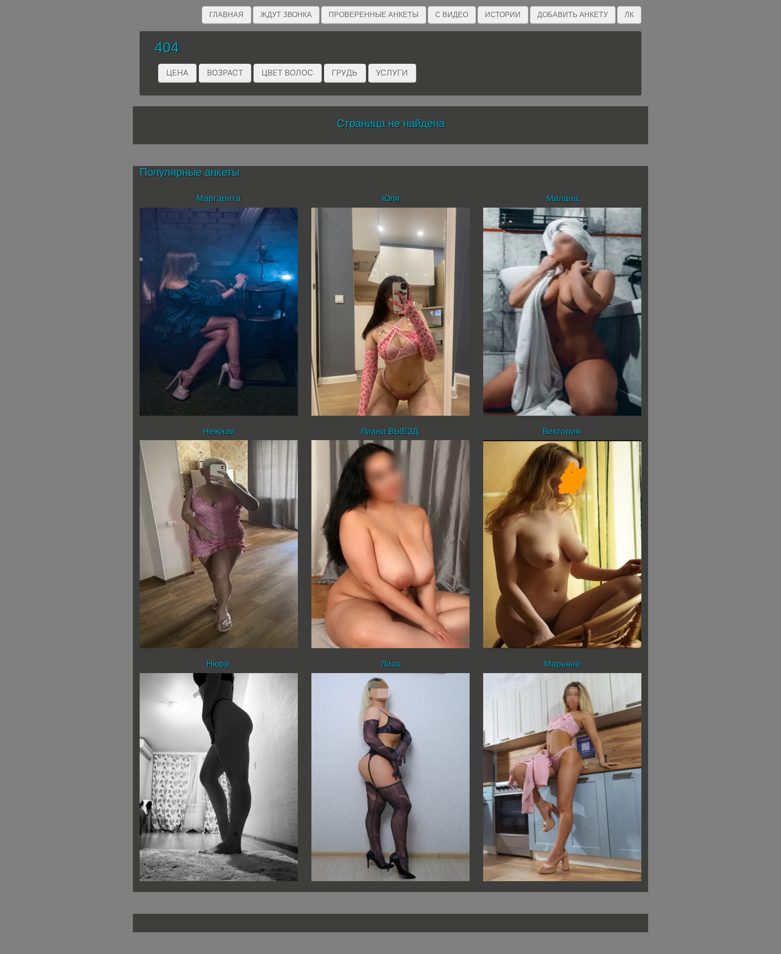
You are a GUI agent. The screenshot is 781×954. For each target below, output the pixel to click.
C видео (451, 15)
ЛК (629, 15)
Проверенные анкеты (374, 15)
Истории (503, 15)
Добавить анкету (572, 15)
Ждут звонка (286, 15)
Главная (226, 15)
